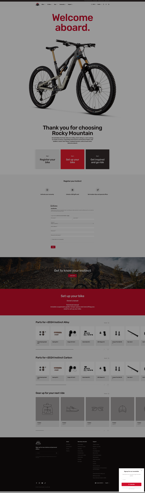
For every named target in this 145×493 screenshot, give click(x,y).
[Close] (141, 470)
